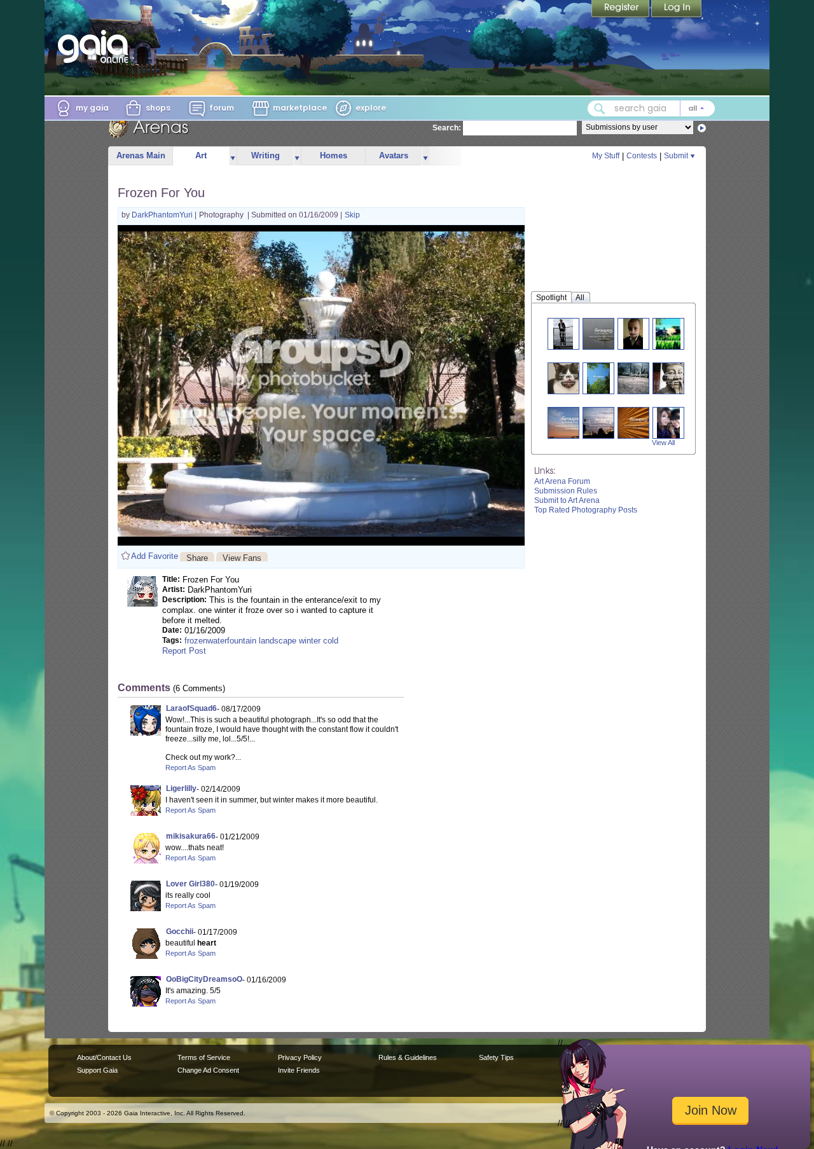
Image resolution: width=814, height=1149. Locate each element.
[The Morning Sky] (603, 422)
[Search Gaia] (599, 108)
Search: (446, 127)
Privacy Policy (300, 1057)
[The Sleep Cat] (568, 378)
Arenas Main (140, 155)
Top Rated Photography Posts (585, 510)
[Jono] (633, 333)
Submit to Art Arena (567, 500)
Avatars (393, 155)
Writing (265, 155)
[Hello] (673, 378)
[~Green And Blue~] (598, 378)
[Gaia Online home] (96, 46)
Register (621, 9)
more (233, 156)
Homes (333, 155)
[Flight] (563, 333)
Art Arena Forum (562, 481)
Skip (352, 214)
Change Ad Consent (208, 1070)
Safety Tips (496, 1057)
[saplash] (603, 333)
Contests (641, 155)
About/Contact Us (104, 1057)
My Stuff (605, 155)
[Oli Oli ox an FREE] (668, 422)
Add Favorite (154, 556)
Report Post (184, 651)
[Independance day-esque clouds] (572, 422)
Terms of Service (203, 1057)
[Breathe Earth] (668, 333)
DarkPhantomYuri (163, 214)
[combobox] (651, 108)
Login (676, 9)
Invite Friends (299, 1070)
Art (201, 155)
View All (663, 442)
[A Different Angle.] (638, 378)
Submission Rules (565, 490)
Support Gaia (97, 1070)
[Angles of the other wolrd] (638, 422)
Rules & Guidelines (407, 1057)
